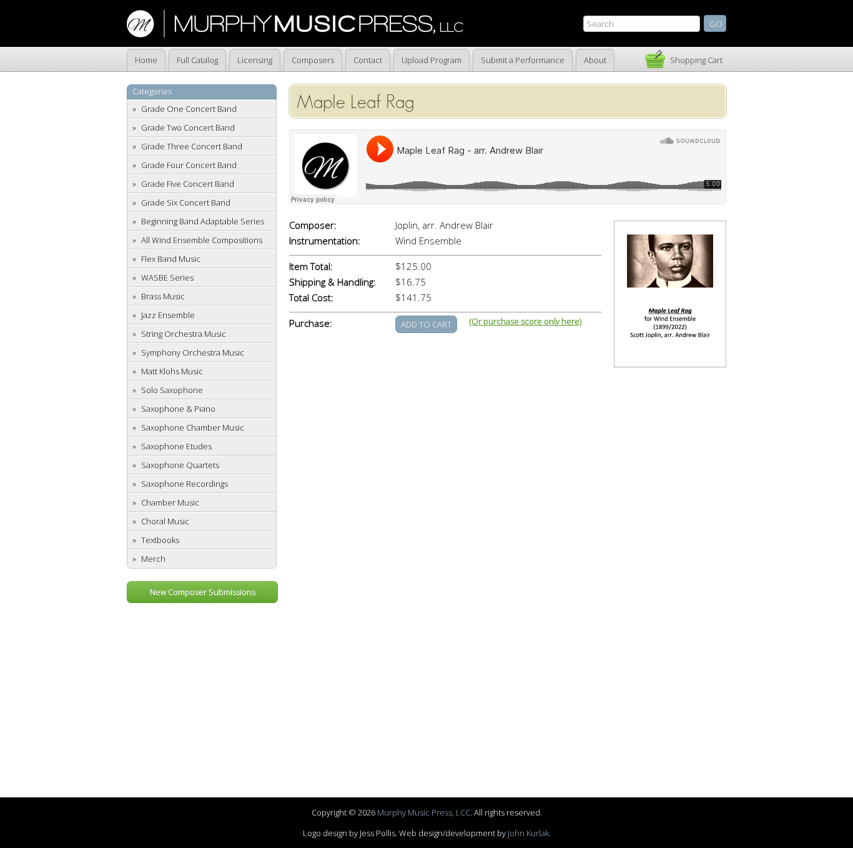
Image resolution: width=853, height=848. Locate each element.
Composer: (313, 225)
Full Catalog (197, 60)
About (595, 60)
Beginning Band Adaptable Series (202, 221)
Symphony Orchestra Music (192, 352)
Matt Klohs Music (172, 371)
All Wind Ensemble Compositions (201, 240)
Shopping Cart (696, 60)
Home (146, 60)
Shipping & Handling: (332, 282)
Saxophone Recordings (184, 483)
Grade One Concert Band (189, 108)
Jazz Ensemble (168, 315)
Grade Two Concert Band (188, 127)
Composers (313, 60)
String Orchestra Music (183, 333)
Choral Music (165, 521)
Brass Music (163, 296)
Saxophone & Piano (178, 408)
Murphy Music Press (295, 23)
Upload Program (431, 60)
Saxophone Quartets (180, 465)
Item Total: (311, 266)
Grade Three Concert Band (191, 146)
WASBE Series (167, 277)
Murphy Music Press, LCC (423, 812)
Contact (367, 60)
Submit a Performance (523, 60)
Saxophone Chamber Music (192, 427)
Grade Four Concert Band (189, 165)
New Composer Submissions (202, 591)
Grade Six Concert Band (185, 202)
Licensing (254, 60)
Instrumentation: (324, 241)
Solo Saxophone (172, 390)
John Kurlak (528, 833)
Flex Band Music (170, 258)
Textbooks (160, 540)
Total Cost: (311, 297)
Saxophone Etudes (176, 446)
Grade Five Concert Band (187, 183)
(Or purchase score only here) (525, 321)
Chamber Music (170, 502)
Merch (153, 558)
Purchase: (310, 323)
